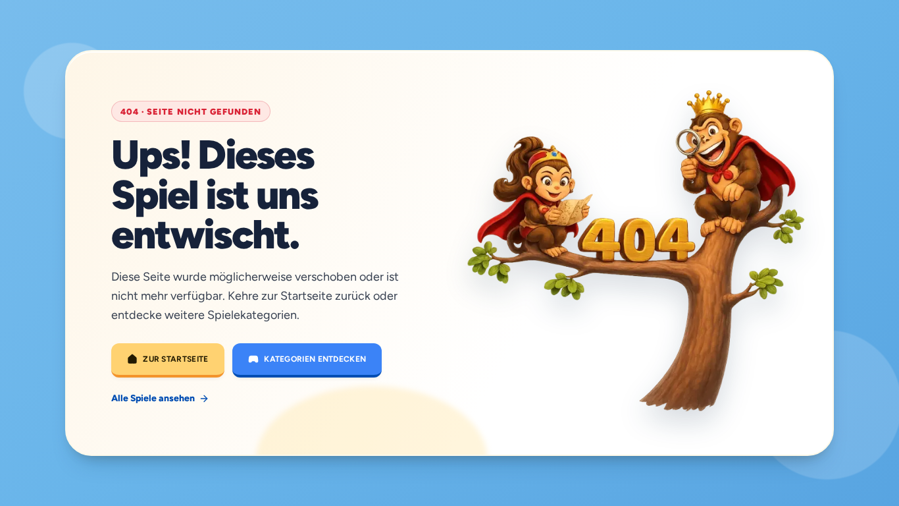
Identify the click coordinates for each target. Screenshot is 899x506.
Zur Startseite (175, 359)
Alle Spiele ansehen (153, 398)
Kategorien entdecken (315, 359)
